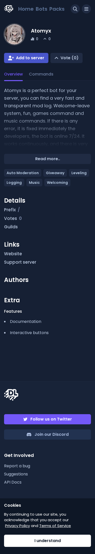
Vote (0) (70, 58)
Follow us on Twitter (51, 419)
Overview (13, 74)
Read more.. (47, 159)
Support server (20, 262)
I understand (47, 541)
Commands (41, 74)
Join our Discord (51, 434)
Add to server (30, 58)
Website (13, 254)
